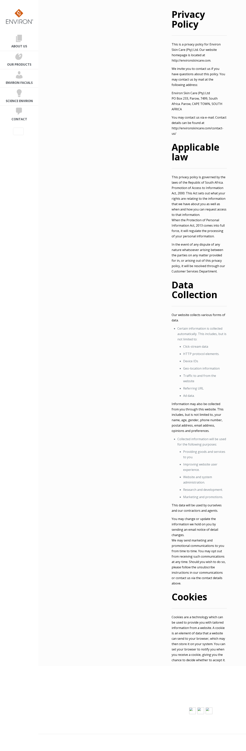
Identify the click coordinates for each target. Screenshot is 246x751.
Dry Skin (150, 695)
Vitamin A (151, 700)
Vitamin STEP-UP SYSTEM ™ (164, 706)
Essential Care (109, 690)
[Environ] (19, 16)
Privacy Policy (63, 700)
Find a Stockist (109, 706)
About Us (60, 690)
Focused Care (108, 695)
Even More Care (110, 700)
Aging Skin (151, 690)
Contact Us (61, 695)
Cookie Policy (63, 706)
